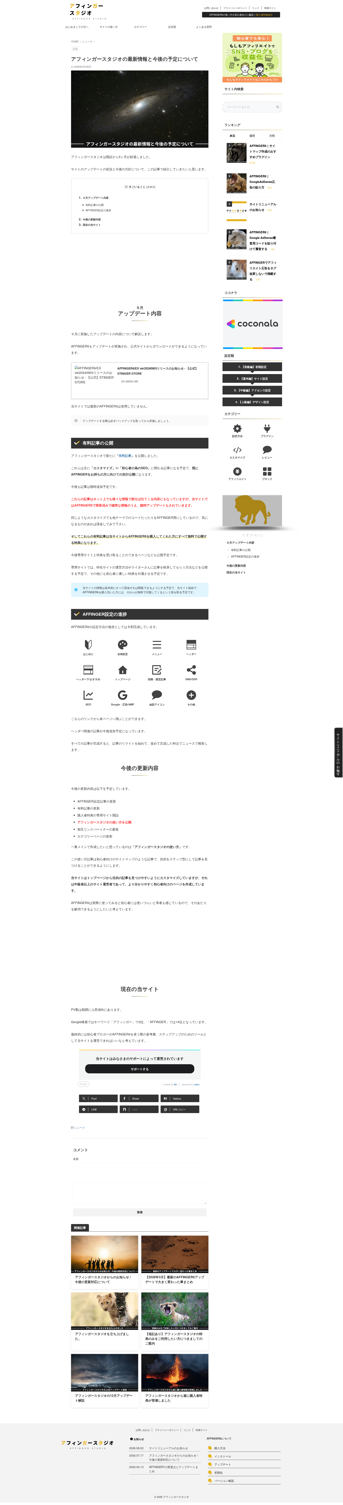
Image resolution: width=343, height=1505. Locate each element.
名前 (76, 1159)
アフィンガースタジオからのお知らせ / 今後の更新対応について (103, 1279)
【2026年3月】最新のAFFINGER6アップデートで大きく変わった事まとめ (174, 1279)
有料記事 (125, 455)
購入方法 (219, 1448)
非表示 (150, 186)
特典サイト (270, 8)
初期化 (218, 1472)
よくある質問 (204, 27)
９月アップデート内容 (96, 198)
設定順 (172, 27)
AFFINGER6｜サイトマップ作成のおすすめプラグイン (263, 151)
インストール (222, 1456)
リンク (255, 8)
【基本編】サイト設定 (254, 378)
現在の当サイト (92, 225)
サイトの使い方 (109, 27)
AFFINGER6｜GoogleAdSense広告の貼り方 (262, 181)
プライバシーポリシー (235, 8)
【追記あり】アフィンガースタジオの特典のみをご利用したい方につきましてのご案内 (173, 1338)
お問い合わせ (211, 8)
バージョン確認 (224, 1481)
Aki (175, 1084)
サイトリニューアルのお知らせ (168, 1448)
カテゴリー (140, 27)
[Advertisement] (139, 265)
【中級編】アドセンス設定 (254, 390)
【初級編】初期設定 (254, 367)
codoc (197, 1084)
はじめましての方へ (77, 27)
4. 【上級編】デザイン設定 (252, 402)
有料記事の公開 (95, 205)
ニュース (79, 1127)
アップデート (222, 1464)
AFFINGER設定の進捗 (98, 210)
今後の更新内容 (92, 219)
